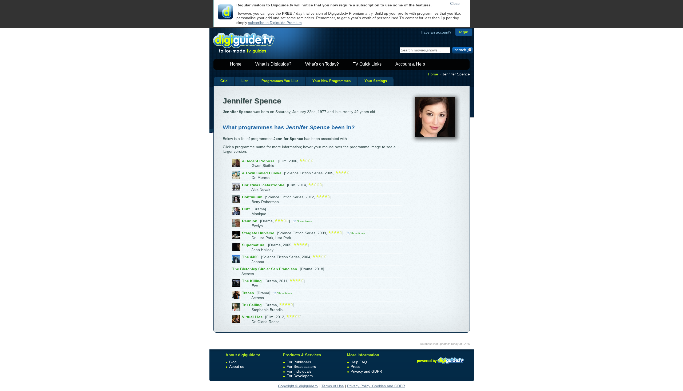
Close (455, 3)
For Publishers (299, 362)
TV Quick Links (367, 64)
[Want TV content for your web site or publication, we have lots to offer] (440, 364)
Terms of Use (332, 386)
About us (236, 366)
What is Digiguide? (273, 64)
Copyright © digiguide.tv (298, 386)
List (244, 81)
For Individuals (299, 371)
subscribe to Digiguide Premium (275, 23)
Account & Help (410, 64)
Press (355, 366)
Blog (233, 362)
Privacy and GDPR (366, 371)
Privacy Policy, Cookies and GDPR (376, 386)
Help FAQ (359, 362)
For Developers (300, 376)
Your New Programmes (331, 81)
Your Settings (375, 81)
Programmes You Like (279, 81)
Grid (224, 81)
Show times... (305, 221)
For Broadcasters (301, 366)
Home (235, 64)
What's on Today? (322, 64)
